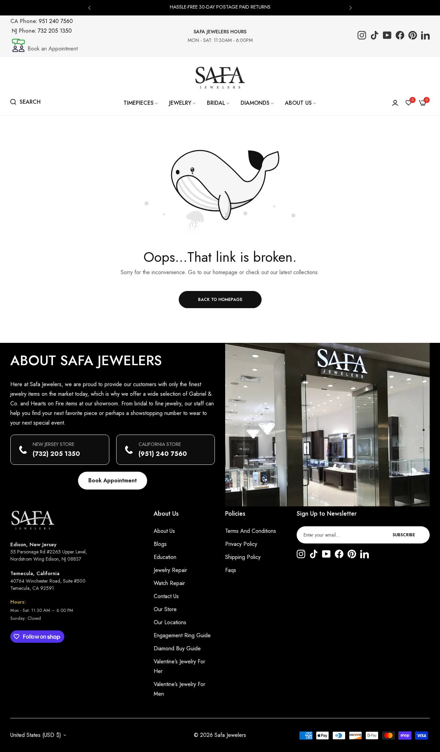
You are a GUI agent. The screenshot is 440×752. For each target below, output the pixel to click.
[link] (141, 103)
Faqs (230, 570)
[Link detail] (362, 36)
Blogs (160, 544)
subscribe (404, 535)
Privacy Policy (241, 544)
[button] (89, 7)
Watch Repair (169, 583)
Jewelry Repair (170, 570)
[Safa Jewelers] (220, 78)
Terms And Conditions (250, 531)
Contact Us (166, 596)
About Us (164, 531)
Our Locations (170, 622)
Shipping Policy (243, 557)
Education (165, 557)
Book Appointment (112, 480)
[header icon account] (395, 103)
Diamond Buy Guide (177, 648)
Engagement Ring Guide (182, 635)
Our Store (165, 609)
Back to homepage (220, 299)
